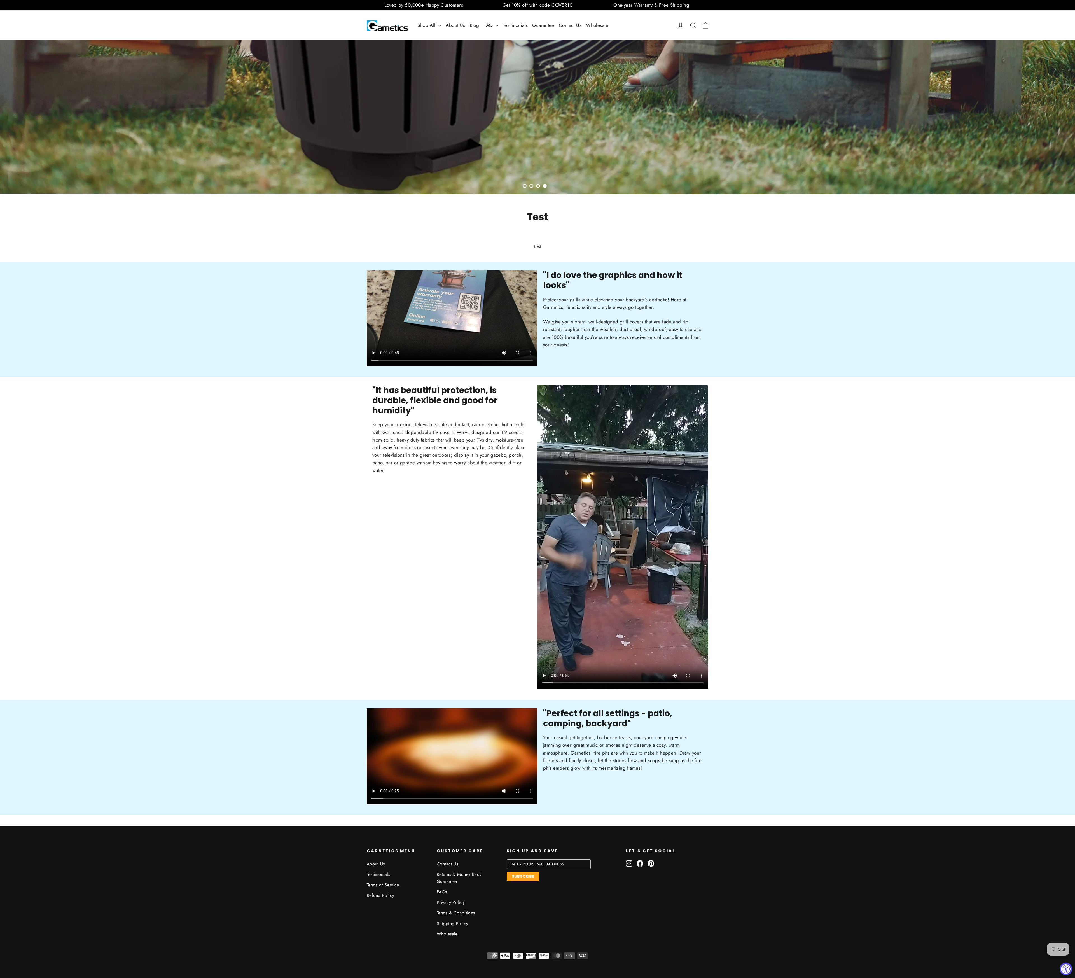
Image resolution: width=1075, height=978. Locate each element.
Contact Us (570, 25)
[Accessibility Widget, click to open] (1066, 969)
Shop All (427, 25)
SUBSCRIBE (523, 876)
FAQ (488, 25)
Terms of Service (383, 885)
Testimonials (515, 25)
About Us (455, 25)
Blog (474, 25)
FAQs (442, 892)
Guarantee (543, 25)
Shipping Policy (452, 923)
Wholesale (597, 25)
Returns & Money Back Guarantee (459, 877)
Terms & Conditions (456, 913)
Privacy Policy (451, 902)
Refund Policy (380, 895)
